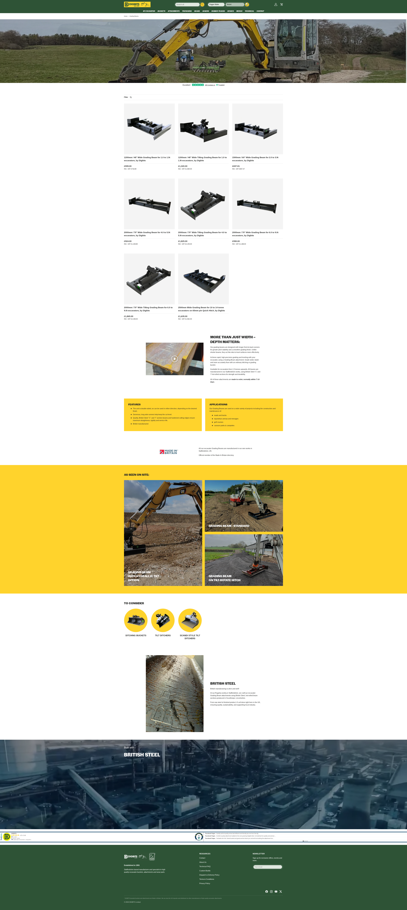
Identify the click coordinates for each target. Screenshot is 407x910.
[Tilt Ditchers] (163, 620)
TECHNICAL (249, 11)
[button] (281, 4)
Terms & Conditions (206, 879)
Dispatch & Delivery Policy (209, 875)
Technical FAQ (204, 866)
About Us (202, 862)
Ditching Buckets (135, 635)
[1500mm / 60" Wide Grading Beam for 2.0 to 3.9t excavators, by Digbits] (257, 129)
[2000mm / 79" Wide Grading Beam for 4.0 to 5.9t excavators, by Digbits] (149, 204)
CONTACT (260, 11)
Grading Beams (134, 16)
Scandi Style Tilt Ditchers (190, 637)
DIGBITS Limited (135, 902)
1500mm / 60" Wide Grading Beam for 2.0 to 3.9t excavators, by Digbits (255, 159)
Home (126, 16)
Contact (202, 858)
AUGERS (205, 11)
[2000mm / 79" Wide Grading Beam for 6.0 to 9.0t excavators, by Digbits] (257, 204)
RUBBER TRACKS (218, 11)
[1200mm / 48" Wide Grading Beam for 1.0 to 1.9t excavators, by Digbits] (149, 129)
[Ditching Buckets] (136, 620)
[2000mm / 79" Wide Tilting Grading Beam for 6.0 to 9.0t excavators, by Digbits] (149, 279)
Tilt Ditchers (163, 635)
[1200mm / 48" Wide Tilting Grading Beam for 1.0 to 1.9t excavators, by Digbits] (203, 129)
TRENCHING (187, 11)
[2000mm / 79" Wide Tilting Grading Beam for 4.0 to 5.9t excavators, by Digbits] (203, 204)
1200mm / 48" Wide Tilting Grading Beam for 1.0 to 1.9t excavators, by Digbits (202, 159)
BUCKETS (161, 11)
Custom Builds (204, 871)
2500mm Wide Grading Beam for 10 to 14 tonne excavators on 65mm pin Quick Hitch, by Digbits (201, 309)
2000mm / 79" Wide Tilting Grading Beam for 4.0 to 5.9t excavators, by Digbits (202, 234)
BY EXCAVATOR (149, 11)
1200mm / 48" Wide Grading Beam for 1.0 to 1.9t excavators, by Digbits (147, 159)
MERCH (239, 11)
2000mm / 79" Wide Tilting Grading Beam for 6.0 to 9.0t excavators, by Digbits (148, 309)
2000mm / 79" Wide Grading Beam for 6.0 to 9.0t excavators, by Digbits (255, 234)
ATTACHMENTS (174, 11)
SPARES (230, 11)
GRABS (197, 11)
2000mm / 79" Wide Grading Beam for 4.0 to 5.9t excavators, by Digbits (147, 234)
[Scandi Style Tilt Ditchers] (190, 620)
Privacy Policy (204, 883)
